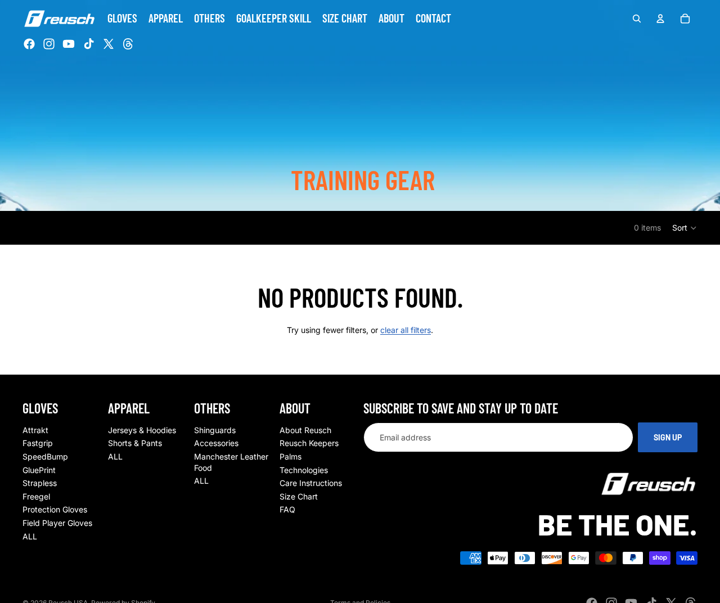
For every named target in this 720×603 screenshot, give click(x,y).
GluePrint (39, 470)
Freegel (36, 496)
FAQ (287, 509)
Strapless (39, 483)
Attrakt (35, 430)
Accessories (216, 443)
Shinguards (215, 430)
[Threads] (128, 44)
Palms (291, 456)
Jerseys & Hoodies (142, 430)
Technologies (304, 470)
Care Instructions (311, 483)
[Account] (660, 18)
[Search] (636, 18)
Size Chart (299, 496)
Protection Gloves (54, 509)
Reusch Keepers (309, 443)
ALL (29, 536)
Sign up (668, 437)
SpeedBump (45, 456)
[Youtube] (68, 44)
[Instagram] (49, 44)
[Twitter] (108, 44)
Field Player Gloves (57, 523)
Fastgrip (37, 443)
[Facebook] (29, 44)
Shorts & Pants (135, 443)
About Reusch (305, 430)
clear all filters (405, 330)
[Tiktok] (89, 44)
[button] (685, 227)
